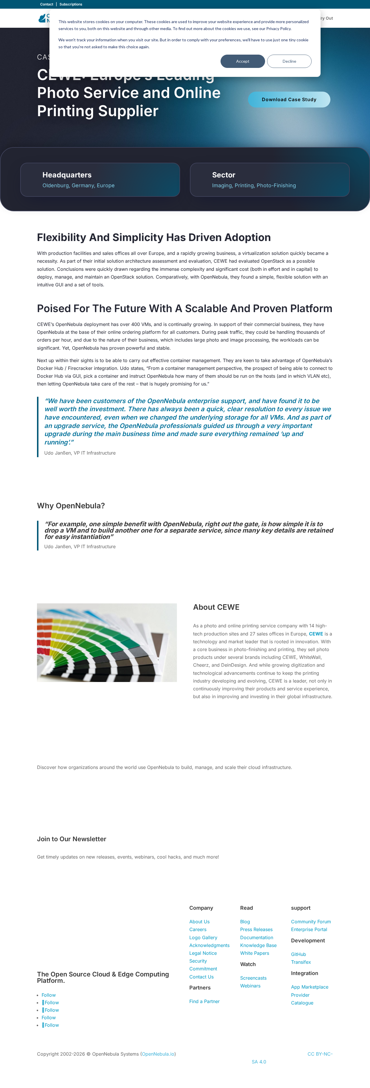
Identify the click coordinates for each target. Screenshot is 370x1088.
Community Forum (311, 921)
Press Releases (256, 929)
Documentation (256, 937)
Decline (289, 61)
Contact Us (201, 977)
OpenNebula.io (158, 1054)
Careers (197, 929)
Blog (245, 921)
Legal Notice (203, 953)
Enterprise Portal (309, 929)
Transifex (301, 962)
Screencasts (253, 978)
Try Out (325, 18)
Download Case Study (289, 99)
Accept (242, 61)
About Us (199, 921)
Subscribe (287, 841)
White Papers (254, 953)
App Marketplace (309, 987)
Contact (47, 4)
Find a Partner (204, 1001)
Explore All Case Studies (69, 785)
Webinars (250, 986)
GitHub (298, 954)
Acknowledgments (209, 945)
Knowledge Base (258, 945)
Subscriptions (71, 4)
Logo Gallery (203, 937)
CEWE (316, 634)
